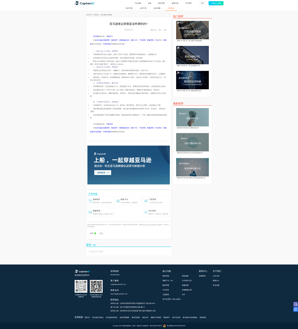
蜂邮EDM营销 (156, 317)
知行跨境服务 (124, 317)
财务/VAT (134, 40)
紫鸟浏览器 (136, 317)
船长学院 (161, 3)
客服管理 (150, 40)
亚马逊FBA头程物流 (190, 317)
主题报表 (166, 294)
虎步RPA (145, 317)
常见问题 (216, 285)
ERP (183, 294)
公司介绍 (216, 276)
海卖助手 (114, 40)
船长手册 (129, 8)
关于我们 (188, 3)
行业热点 (171, 8)
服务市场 (175, 3)
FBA (156, 40)
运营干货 (143, 8)
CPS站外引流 (186, 280)
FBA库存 (158, 128)
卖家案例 (202, 276)
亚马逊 (95, 36)
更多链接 (203, 317)
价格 (149, 3)
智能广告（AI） (168, 280)
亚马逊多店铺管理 (103, 40)
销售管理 (166, 276)
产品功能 (138, 3)
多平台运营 (176, 317)
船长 (109, 36)
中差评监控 (107, 44)
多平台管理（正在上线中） (172, 299)
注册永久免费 (216, 3)
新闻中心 (216, 280)
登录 (202, 3)
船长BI (110, 124)
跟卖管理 (166, 285)
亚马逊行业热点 (98, 317)
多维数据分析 (187, 290)
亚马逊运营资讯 (111, 317)
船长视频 (157, 8)
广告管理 (142, 40)
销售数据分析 (124, 40)
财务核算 (185, 276)
